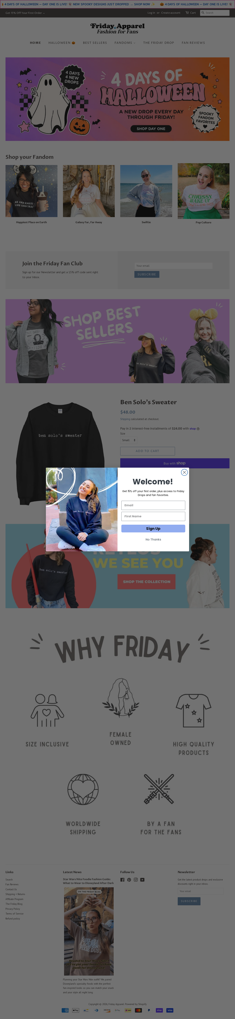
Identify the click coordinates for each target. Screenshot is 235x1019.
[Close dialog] (184, 472)
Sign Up (153, 528)
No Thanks (153, 539)
